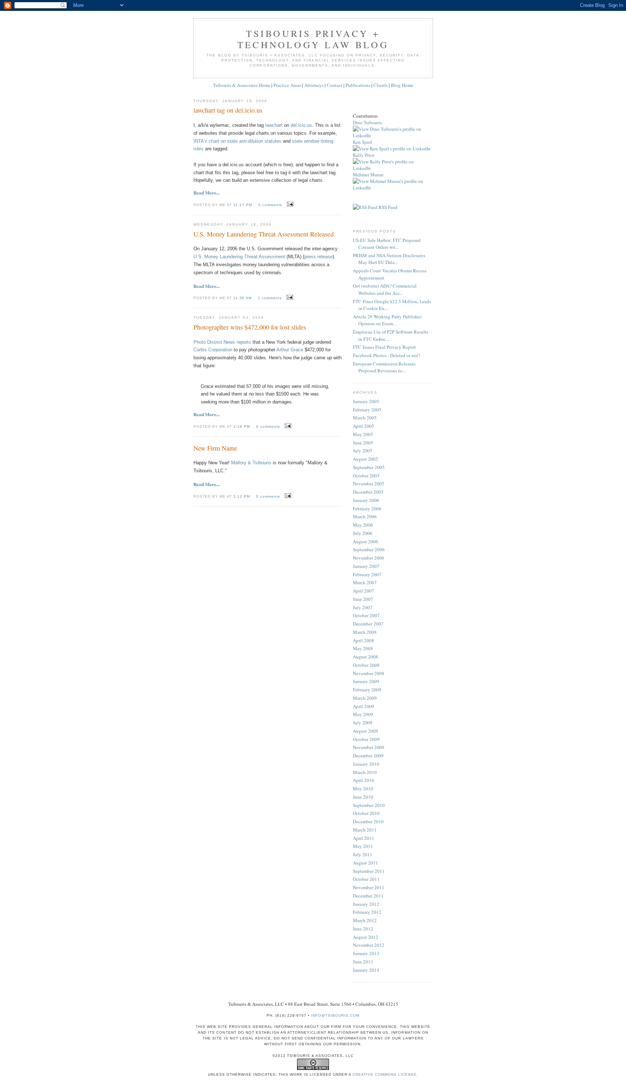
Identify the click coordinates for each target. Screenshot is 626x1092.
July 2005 (362, 450)
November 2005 (368, 483)
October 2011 (366, 879)
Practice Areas (287, 85)
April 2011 (363, 838)
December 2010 (368, 821)
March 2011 (365, 830)
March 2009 (365, 698)
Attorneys (314, 85)
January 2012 (366, 904)
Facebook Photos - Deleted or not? (386, 355)
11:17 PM (243, 205)
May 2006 (363, 525)
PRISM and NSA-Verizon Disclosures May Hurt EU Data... (389, 259)
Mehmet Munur (368, 174)
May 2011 (363, 846)
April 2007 (363, 590)
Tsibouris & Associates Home (241, 85)
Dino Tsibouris (367, 122)
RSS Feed (387, 207)
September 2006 (369, 549)
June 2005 (363, 442)
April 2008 (363, 640)
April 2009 (363, 706)
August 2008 (365, 656)
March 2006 (365, 516)
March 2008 (365, 632)
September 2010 (369, 805)
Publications (358, 85)
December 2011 (368, 895)
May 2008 (363, 648)
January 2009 (366, 681)
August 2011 (365, 862)
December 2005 (368, 492)
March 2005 (365, 417)
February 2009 (367, 689)
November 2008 (368, 673)
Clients (380, 85)
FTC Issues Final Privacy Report (384, 347)
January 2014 (366, 970)
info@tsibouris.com (335, 1015)
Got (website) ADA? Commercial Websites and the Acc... (385, 289)
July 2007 (362, 607)
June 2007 (363, 599)
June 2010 (363, 797)
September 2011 (369, 871)
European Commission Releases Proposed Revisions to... (384, 367)
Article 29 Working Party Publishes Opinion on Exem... (387, 320)
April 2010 (363, 780)
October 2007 (366, 615)
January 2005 (366, 401)
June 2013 (363, 961)
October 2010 (366, 813)
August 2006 (365, 541)
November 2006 (368, 558)
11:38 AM (243, 298)
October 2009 (366, 739)
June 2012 (363, 928)
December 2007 (368, 623)
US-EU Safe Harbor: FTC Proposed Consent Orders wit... (387, 244)
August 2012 (365, 937)
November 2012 (368, 945)
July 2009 (362, 722)
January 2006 (366, 500)
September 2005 (369, 467)
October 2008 (366, 665)
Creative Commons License (384, 1074)
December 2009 (368, 755)
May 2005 (363, 434)
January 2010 (366, 764)
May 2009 (363, 714)
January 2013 (366, 953)
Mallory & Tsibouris (251, 462)
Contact (334, 85)
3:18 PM (242, 426)
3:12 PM (242, 496)
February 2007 (367, 574)
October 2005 (366, 475)
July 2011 (362, 854)
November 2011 (368, 887)
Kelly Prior (363, 155)
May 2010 (363, 788)
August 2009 (365, 731)
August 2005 (365, 459)
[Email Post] (289, 204)
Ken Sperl (362, 142)
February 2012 (367, 912)
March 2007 (365, 582)
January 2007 (366, 566)
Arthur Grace (289, 349)
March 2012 (365, 920)
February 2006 (367, 508)
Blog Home (402, 85)
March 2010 (365, 772)
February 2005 (367, 409)
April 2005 (363, 426)
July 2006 (362, 533)
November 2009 (368, 747)
